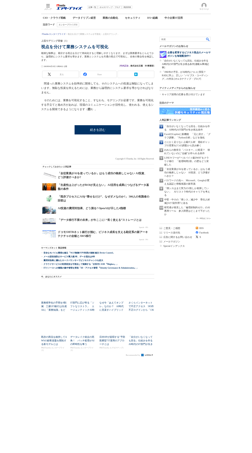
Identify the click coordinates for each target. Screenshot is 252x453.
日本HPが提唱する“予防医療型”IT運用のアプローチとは (112, 340)
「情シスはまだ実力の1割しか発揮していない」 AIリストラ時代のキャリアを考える (187, 191)
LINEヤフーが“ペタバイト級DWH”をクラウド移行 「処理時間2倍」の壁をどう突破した (186, 161)
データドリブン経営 (84, 17)
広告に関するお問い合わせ (177, 237)
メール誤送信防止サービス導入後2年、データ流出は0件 (69, 256)
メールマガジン (171, 241)
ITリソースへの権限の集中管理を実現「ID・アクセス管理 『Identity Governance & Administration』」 (91, 268)
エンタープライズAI (68, 24)
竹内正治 (124, 66)
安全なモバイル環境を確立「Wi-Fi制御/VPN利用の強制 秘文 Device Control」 (79, 253)
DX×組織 (152, 17)
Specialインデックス (174, 246)
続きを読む (97, 130)
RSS (201, 228)
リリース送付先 (171, 232)
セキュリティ (132, 17)
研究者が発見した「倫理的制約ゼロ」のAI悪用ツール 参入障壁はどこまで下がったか (187, 211)
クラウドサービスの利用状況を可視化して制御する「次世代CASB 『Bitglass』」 (81, 264)
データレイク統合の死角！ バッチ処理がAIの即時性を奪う (82, 340)
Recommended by (133, 355)
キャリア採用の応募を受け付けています (183, 94)
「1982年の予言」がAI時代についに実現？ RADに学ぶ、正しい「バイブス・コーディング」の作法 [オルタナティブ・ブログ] (185, 75)
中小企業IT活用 (174, 17)
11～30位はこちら (203, 218)
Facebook (204, 232)
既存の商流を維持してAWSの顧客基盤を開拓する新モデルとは (54, 340)
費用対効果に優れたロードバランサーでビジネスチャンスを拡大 (73, 260)
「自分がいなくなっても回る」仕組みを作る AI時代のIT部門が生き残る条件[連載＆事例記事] (186, 64)
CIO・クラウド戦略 (54, 17)
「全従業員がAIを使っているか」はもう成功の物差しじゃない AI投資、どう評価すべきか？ (187, 172)
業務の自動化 (110, 17)
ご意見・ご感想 (171, 228)
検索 (208, 39)
